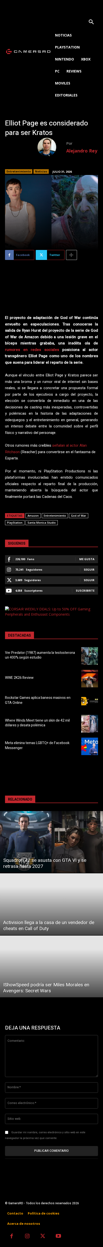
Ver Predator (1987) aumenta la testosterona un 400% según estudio (40, 655)
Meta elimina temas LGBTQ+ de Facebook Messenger (37, 745)
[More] (71, 255)
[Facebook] (11, 1236)
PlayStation (14, 522)
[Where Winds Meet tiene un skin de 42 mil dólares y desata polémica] (89, 723)
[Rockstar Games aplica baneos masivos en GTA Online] (89, 701)
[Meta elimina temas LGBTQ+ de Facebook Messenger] (89, 746)
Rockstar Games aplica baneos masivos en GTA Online (37, 700)
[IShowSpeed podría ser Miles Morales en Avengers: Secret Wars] (51, 966)
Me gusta (86, 559)
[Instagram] (27, 1236)
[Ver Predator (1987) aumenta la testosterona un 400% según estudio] (89, 656)
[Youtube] (58, 1236)
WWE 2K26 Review (19, 677)
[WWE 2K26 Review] (89, 678)
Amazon (33, 515)
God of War (78, 515)
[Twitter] (43, 1236)
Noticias (41, 171)
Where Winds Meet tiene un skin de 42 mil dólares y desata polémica (37, 723)
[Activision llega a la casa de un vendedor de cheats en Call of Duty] (51, 904)
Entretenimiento (18, 171)
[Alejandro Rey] (52, 147)
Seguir (89, 569)
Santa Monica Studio (42, 522)
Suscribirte (85, 590)
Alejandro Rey (81, 151)
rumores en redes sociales (32, 349)
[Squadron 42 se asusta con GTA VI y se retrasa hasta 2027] (51, 842)
